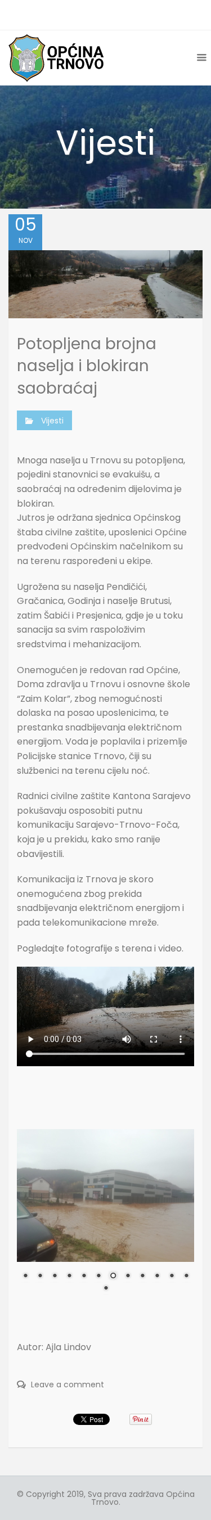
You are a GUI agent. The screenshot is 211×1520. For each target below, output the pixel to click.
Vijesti (52, 420)
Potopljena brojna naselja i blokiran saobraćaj (86, 366)
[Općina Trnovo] (56, 57)
